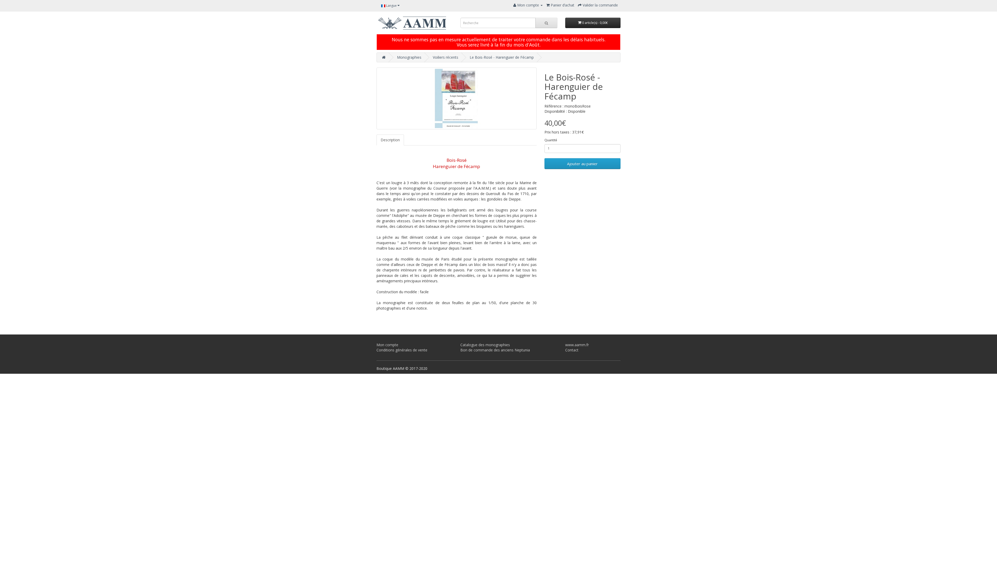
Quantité (550, 140)
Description (390, 139)
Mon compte (387, 344)
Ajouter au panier (582, 163)
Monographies (409, 57)
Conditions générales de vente (401, 350)
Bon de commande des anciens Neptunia (495, 350)
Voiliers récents (445, 57)
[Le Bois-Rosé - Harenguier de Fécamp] (456, 98)
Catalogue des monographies (485, 344)
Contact (571, 350)
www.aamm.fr (577, 344)
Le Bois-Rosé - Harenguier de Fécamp (502, 57)
